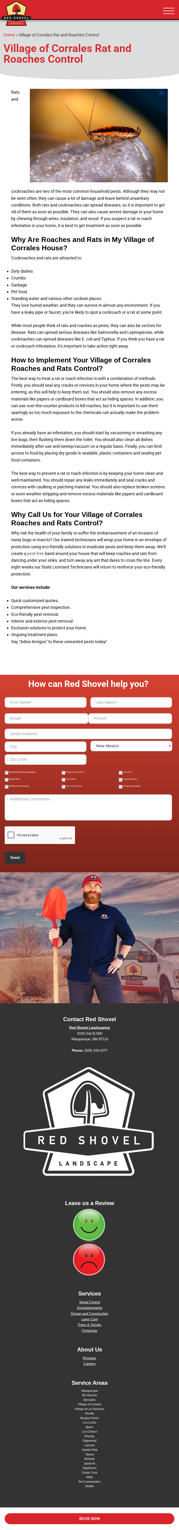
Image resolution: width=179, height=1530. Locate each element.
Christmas (89, 1331)
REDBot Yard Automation (19, 786)
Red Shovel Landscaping (30, 14)
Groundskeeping (89, 1308)
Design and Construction (89, 1314)
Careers (89, 1364)
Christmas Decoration (132, 786)
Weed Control (14, 779)
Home (9, 34)
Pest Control (71, 779)
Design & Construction (75, 772)
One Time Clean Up (74, 786)
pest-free (35, 553)
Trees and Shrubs (130, 779)
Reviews (89, 1358)
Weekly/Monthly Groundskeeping (22, 772)
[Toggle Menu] (168, 11)
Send (15, 858)
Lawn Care (127, 772)
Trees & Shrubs (89, 1325)
